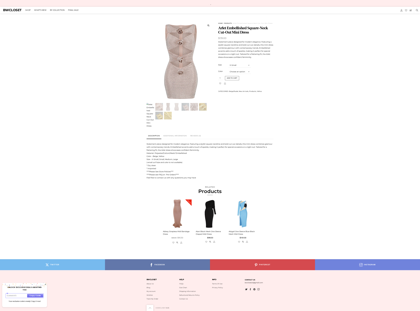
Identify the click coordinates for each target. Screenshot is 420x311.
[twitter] (246, 289)
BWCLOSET (161, 308)
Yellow (259, 91)
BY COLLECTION (57, 10)
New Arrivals (243, 91)
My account (151, 291)
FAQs (181, 284)
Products (228, 23)
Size (220, 65)
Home (220, 23)
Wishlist (150, 295)
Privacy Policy (217, 288)
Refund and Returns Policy (189, 295)
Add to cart (232, 78)
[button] (208, 25)
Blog (148, 288)
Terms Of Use (217, 284)
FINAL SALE (73, 10)
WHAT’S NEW (40, 10)
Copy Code (35, 295)
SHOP (28, 10)
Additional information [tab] (175, 136)
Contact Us (183, 299)
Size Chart (183, 288)
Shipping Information (187, 291)
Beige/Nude (233, 91)
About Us (150, 284)
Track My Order (152, 299)
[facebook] (250, 289)
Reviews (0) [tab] (195, 136)
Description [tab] (154, 136)
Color (220, 71)
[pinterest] (254, 289)
